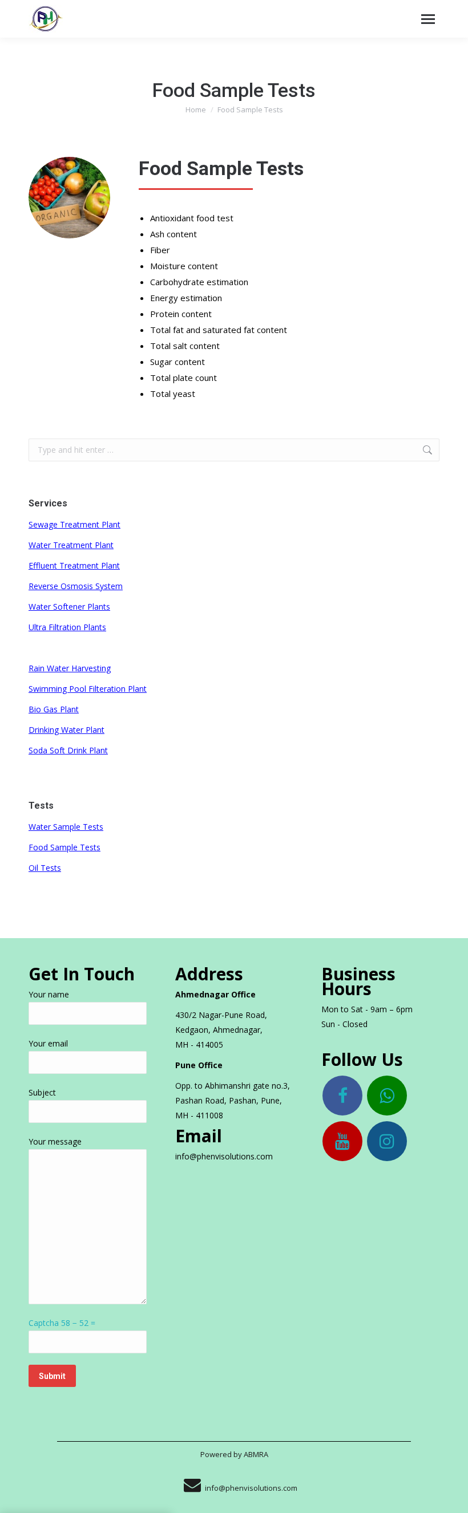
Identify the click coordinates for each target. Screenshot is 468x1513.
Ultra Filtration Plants (67, 627)
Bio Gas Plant (54, 709)
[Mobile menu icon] (428, 19)
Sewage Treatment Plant (74, 524)
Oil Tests (45, 867)
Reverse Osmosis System (76, 586)
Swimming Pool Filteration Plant (88, 688)
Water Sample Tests (66, 826)
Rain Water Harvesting (70, 668)
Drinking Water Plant (66, 729)
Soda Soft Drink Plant (68, 750)
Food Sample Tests (64, 847)
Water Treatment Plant (71, 545)
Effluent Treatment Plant (74, 565)
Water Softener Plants (69, 606)
